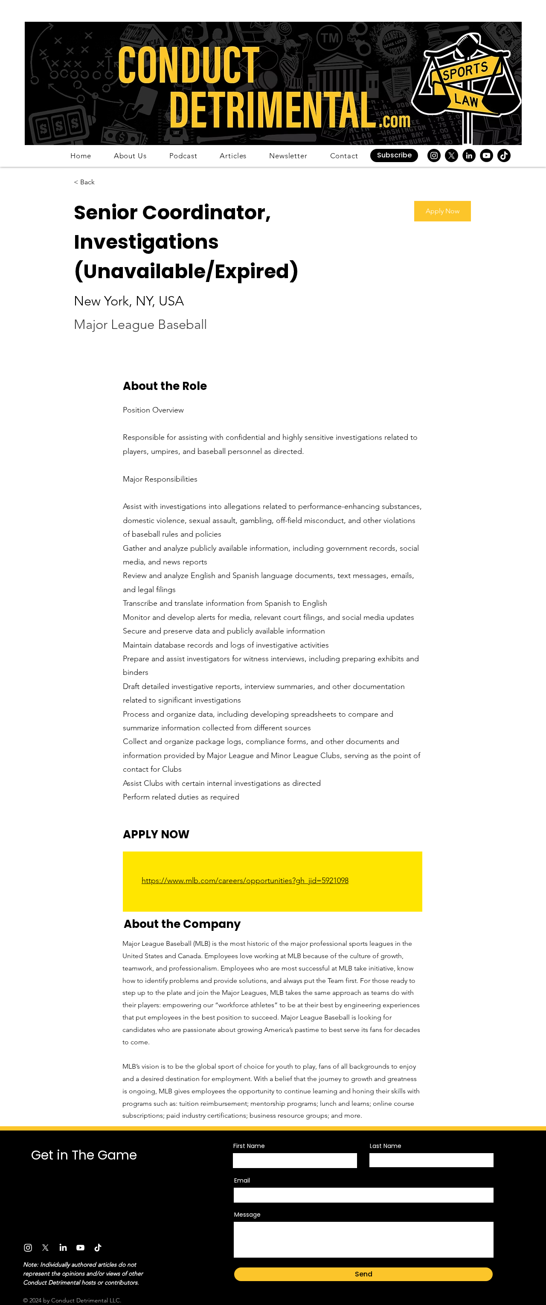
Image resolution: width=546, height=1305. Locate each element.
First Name (249, 1146)
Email (242, 1180)
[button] (394, 155)
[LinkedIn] (469, 155)
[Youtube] (80, 1247)
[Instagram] (434, 155)
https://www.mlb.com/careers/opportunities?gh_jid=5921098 (245, 880)
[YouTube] (486, 155)
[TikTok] (504, 155)
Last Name (385, 1146)
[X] (451, 155)
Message (247, 1215)
